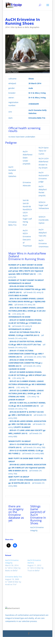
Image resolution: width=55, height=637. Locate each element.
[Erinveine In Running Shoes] (28, 73)
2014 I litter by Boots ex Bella (17, 27)
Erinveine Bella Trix (13, 576)
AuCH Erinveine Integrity (12, 561)
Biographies (34, 27)
